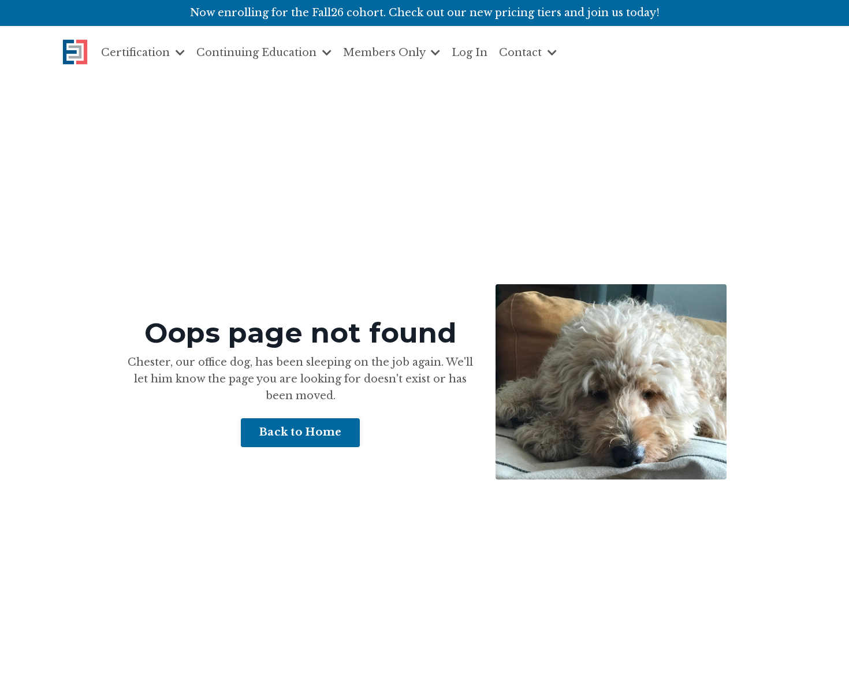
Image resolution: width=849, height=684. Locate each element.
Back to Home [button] (300, 432)
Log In (469, 52)
